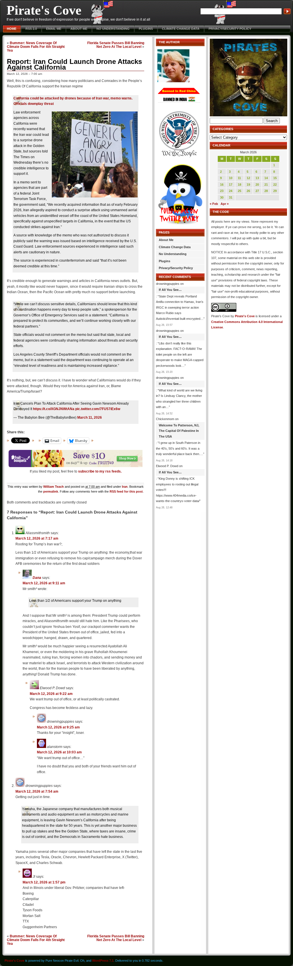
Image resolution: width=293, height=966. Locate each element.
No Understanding (113, 28)
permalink (50, 491)
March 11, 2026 (89, 418)
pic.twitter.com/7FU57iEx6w (97, 409)
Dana (37, 578)
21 (266, 184)
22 (275, 184)
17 (230, 184)
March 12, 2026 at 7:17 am (36, 538)
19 (248, 184)
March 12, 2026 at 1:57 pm (44, 882)
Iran (125, 486)
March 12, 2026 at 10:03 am (59, 752)
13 (257, 178)
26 (248, 191)
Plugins (146, 28)
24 (230, 191)
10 (230, 178)
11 (239, 178)
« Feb (214, 203)
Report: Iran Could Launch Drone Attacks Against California (74, 64)
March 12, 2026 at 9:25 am (58, 727)
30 (221, 197)
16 (221, 184)
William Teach (53, 486)
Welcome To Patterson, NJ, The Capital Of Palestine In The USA (179, 431)
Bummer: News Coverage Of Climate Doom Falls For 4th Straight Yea (36, 46)
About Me (78, 28)
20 (257, 184)
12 (248, 178)
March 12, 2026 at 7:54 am (36, 791)
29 (275, 191)
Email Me (53, 28)
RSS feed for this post (126, 491)
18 (239, 184)
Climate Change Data (180, 28)
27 (257, 191)
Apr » (225, 203)
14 (266, 178)
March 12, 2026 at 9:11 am (44, 583)
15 (275, 178)
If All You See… (170, 289)
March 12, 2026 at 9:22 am (51, 694)
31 (230, 197)
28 (266, 191)
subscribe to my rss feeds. (100, 471)
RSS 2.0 (31, 28)
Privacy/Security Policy (230, 28)
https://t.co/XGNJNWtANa (53, 409)
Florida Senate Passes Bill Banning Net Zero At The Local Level (115, 44)
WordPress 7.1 (103, 960)
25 (239, 191)
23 (221, 191)
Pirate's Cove (44, 10)
